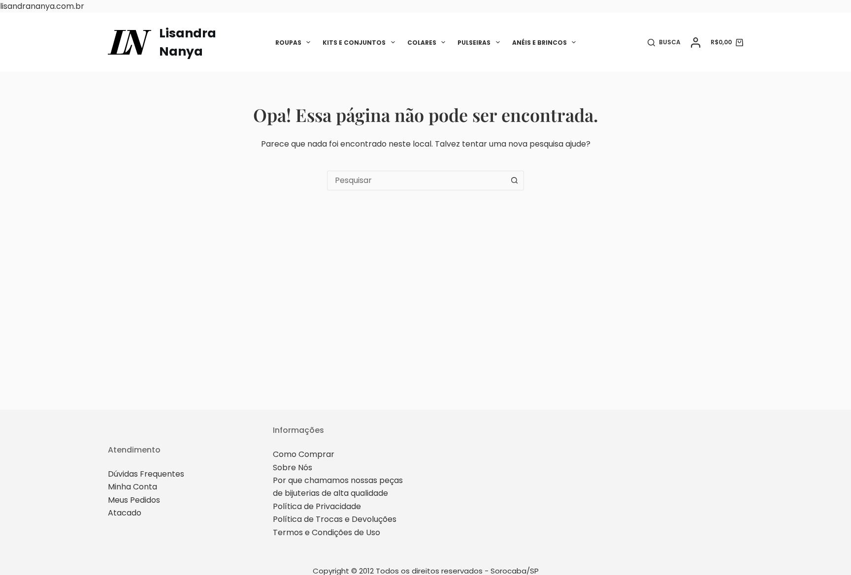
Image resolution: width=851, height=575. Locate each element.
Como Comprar (303, 454)
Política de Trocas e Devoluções (334, 519)
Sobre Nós (292, 467)
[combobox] (416, 180)
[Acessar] (695, 42)
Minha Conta (132, 486)
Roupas (288, 42)
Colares (421, 42)
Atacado (124, 512)
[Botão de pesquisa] (514, 180)
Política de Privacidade (317, 506)
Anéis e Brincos (539, 42)
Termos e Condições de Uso (326, 532)
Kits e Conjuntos (354, 42)
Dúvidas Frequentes (146, 474)
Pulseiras (474, 42)
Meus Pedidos (134, 500)
